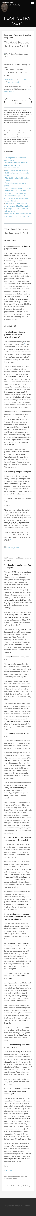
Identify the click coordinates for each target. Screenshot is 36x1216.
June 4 (20, 79)
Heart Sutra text (13, 82)
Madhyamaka (7, 2)
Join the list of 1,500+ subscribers (18, 102)
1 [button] (23, 72)
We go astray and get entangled (17, 170)
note (8, 125)
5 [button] (7, 666)
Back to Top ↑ (10, 1170)
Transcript (8, 79)
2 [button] (24, 343)
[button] (33, 3)
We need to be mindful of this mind (18, 188)
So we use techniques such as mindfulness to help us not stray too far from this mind (17, 198)
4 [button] (19, 614)
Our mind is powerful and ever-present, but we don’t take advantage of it (16, 165)
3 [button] (10, 539)
